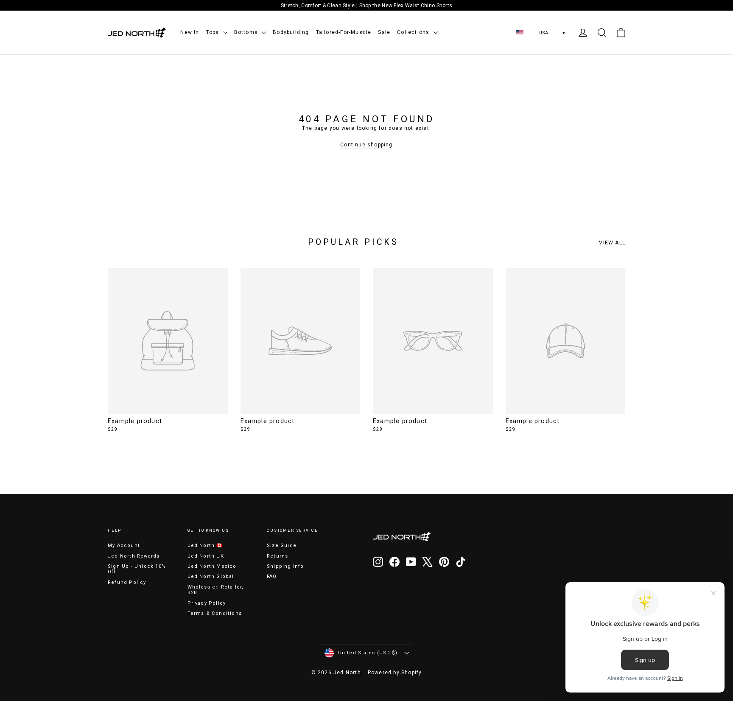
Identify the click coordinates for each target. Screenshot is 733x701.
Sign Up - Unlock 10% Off (137, 569)
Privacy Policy (206, 603)
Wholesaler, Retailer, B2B (215, 589)
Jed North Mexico (212, 566)
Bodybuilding (291, 32)
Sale (384, 32)
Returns (277, 556)
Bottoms (247, 32)
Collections (414, 32)
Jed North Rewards (133, 556)
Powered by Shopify (395, 673)
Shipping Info (285, 566)
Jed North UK (205, 556)
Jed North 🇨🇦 (205, 545)
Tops (213, 32)
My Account (124, 545)
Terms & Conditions (214, 613)
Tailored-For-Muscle (344, 32)
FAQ (272, 576)
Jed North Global (210, 576)
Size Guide (282, 545)
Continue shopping (366, 145)
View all (612, 243)
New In (189, 32)
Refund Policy (127, 582)
